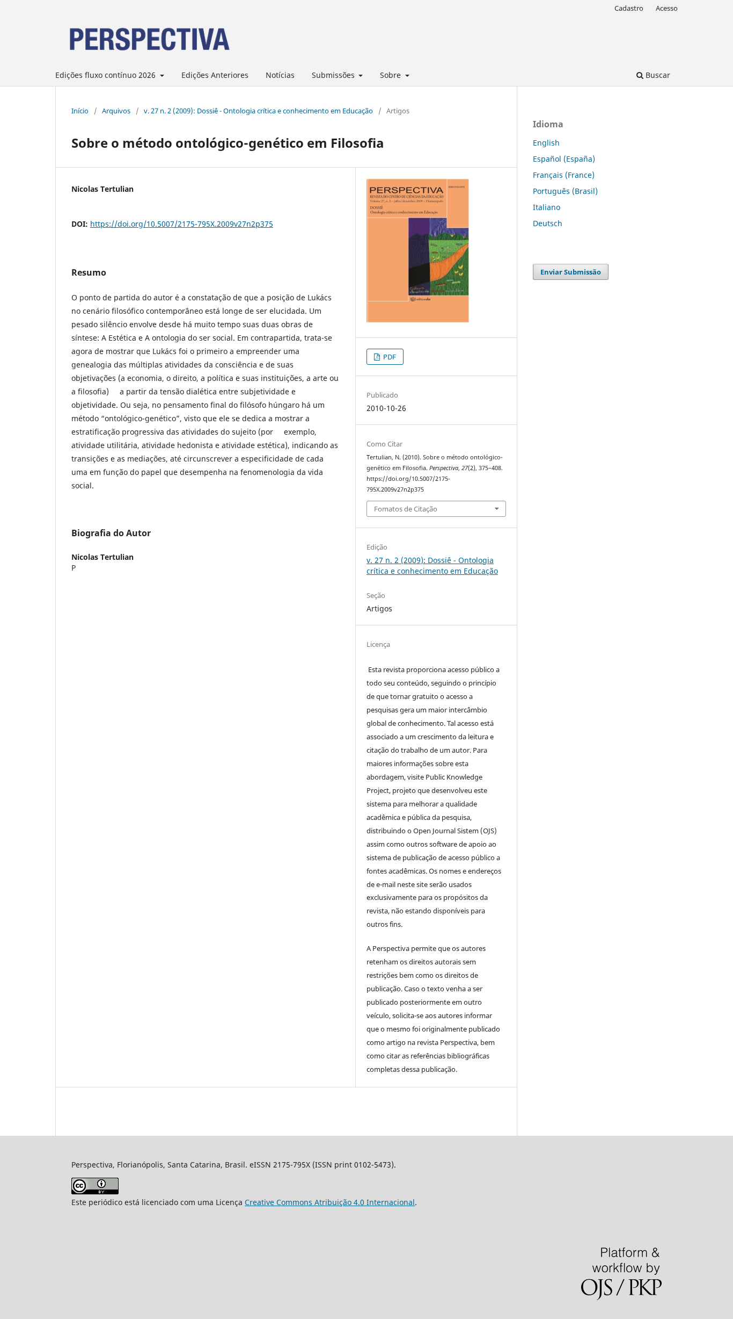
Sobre (391, 75)
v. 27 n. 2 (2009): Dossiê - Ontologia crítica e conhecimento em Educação (258, 111)
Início (80, 111)
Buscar (656, 75)
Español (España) (564, 159)
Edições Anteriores (214, 75)
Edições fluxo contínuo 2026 (106, 75)
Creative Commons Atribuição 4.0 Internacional (330, 1202)
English (546, 143)
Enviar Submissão (570, 272)
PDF (389, 357)
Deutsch (547, 223)
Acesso (667, 8)
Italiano (546, 207)
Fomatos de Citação (405, 509)
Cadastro (628, 8)
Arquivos (116, 111)
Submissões (334, 75)
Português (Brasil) (565, 191)
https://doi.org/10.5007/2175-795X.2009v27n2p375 (181, 224)
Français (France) (564, 175)
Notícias (280, 75)
